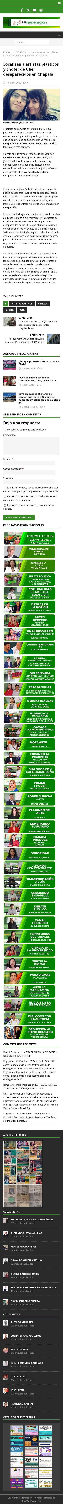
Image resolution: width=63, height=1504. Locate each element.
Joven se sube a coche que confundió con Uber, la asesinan (37, 379)
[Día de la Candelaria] (45, 1462)
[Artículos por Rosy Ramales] (5, 1351)
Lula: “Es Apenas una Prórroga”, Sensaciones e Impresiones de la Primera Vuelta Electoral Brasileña (30, 1104)
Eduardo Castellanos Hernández (32, 1219)
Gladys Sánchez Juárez (25, 1273)
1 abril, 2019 (28, 384)
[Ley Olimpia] (16, 1473)
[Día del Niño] (45, 1441)
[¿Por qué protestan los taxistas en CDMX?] (9, 365)
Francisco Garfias (22, 1403)
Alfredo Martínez (22, 1322)
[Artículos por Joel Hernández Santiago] (5, 1364)
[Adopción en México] (45, 1473)
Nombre (7, 459)
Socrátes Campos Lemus (26, 1335)
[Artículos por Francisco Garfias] (5, 1405)
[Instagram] (41, 10)
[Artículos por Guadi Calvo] (5, 1378)
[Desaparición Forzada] (31, 1473)
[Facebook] (22, 10)
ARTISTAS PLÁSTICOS (22, 303)
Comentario (9, 434)
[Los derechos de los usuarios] (16, 1441)
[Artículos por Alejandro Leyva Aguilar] (5, 1234)
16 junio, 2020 (13, 82)
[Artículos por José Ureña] (5, 1391)
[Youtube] (34, 10)
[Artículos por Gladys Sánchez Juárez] (5, 1275)
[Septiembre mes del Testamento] (45, 1483)
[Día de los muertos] (16, 1483)
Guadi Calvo (18, 1376)
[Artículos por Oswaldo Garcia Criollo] (5, 1262)
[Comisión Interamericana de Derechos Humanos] (45, 1430)
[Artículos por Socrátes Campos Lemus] (5, 1337)
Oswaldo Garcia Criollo (26, 1260)
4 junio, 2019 (28, 368)
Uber (22, 310)
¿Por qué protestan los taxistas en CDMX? (39, 363)
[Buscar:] (31, 42)
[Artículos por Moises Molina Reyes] (5, 1248)
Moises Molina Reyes (23, 1246)
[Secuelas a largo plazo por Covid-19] (31, 1483)
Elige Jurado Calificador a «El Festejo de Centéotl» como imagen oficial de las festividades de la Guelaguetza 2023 (29, 1075)
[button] (58, 3)
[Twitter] (28, 10)
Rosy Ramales (19, 1349)
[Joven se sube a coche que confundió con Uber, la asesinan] (9, 381)
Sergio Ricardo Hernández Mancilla (34, 1287)
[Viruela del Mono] (31, 1441)
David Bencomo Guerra (25, 1301)
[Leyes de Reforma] (16, 1430)
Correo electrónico (13, 468)
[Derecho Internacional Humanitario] (16, 1462)
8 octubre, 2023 (30, 406)
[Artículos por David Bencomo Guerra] (5, 1302)
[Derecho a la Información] (31, 1451)
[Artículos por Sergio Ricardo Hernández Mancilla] (5, 1289)
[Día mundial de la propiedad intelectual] (16, 1451)
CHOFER (10, 310)
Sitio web (8, 478)
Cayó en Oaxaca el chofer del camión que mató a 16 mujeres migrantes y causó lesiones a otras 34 (39, 398)
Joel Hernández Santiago (27, 1362)
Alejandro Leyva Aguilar (26, 1233)
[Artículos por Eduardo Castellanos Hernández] (5, 1221)
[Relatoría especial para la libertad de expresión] (31, 1430)
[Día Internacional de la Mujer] (45, 1451)
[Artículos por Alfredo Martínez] (5, 1323)
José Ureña (17, 1390)
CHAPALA (42, 303)
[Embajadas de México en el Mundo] (31, 1462)
